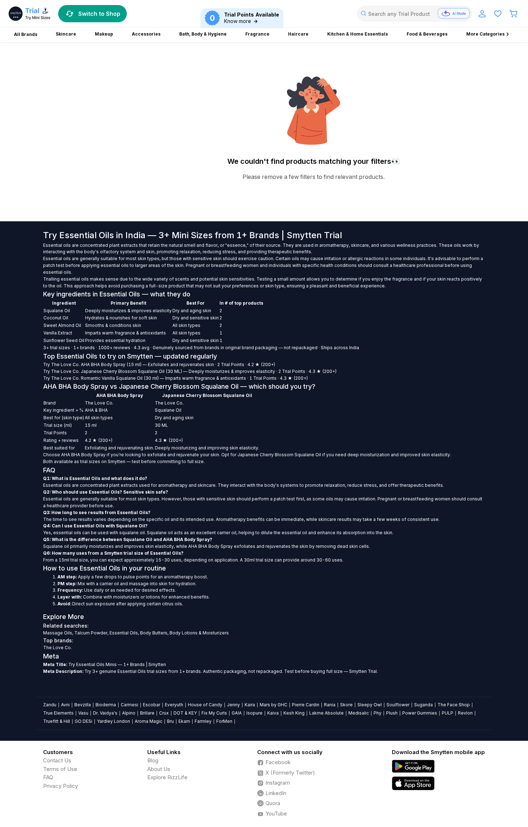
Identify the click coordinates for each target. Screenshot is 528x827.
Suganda (423, 704)
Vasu (83, 713)
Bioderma (106, 704)
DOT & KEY (185, 713)
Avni (65, 704)
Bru (170, 721)
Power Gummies (419, 713)
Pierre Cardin (305, 704)
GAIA (237, 713)
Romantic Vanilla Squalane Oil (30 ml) (120, 378)
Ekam (184, 721)
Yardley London (113, 721)
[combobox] (414, 14)
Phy (377, 713)
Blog (152, 760)
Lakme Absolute (326, 713)
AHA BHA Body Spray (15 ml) (111, 364)
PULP (447, 713)
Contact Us (57, 760)
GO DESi (83, 721)
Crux (164, 713)
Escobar (151, 704)
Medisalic (358, 713)
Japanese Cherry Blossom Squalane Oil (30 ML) (131, 371)
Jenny (233, 704)
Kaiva (273, 713)
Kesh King (294, 713)
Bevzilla (82, 704)
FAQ (48, 777)
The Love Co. (65, 364)
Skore (346, 704)
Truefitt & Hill (56, 721)
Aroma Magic (148, 721)
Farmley (203, 721)
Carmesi (129, 704)
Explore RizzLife (167, 777)
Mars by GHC (273, 704)
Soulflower (397, 704)
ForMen (224, 721)
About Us (158, 769)
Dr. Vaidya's (105, 713)
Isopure (254, 713)
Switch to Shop (99, 13)
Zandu (49, 704)
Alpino (128, 713)
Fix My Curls (214, 713)
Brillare (147, 713)
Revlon (465, 713)
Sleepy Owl (369, 704)
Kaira (250, 704)
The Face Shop (453, 704)
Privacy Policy (60, 785)
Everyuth (174, 704)
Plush (392, 713)
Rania (329, 704)
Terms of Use (60, 769)
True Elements (58, 713)
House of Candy (205, 704)
